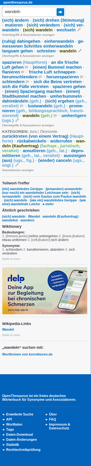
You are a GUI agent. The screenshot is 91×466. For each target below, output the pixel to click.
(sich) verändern (43, 25)
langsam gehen (17, 51)
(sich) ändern (15, 20)
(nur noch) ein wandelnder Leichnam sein (35, 192)
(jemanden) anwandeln (64, 189)
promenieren (43, 111)
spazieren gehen (69, 86)
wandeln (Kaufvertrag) (60, 216)
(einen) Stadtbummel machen (41, 94)
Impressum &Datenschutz (59, 426)
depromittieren (43, 153)
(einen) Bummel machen (57, 67)
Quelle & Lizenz (11, 258)
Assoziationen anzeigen (18, 170)
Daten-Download (19, 434)
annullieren (45, 150)
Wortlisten (14, 424)
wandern (27, 220)
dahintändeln (21, 101)
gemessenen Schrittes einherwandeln (43, 43)
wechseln (66, 30)
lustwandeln (46, 106)
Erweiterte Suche (19, 414)
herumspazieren (62, 77)
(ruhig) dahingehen (21, 41)
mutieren (14, 25)
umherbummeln (66, 96)
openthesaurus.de (18, 2)
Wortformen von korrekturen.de (27, 354)
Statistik (12, 444)
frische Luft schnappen (52, 72)
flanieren (11, 72)
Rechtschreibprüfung (23, 449)
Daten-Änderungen (21, 439)
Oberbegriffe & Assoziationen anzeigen (28, 55)
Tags (10, 429)
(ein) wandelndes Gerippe (22, 189)
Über (53, 414)
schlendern (13, 81)
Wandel (34, 216)
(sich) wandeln (15, 200)
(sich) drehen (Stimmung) (58, 20)
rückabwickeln (31, 141)
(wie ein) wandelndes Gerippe (53, 200)
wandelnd (10, 220)
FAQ (52, 419)
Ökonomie (48, 131)
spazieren (24, 62)
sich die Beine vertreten (57, 81)
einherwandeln (59, 41)
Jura (33, 131)
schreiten (46, 51)
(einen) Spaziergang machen (33, 91)
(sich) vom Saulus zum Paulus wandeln (54, 196)
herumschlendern (19, 77)
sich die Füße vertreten (25, 86)
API (9, 419)
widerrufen (61, 141)
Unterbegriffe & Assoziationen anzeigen (28, 34)
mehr (49, 204)
